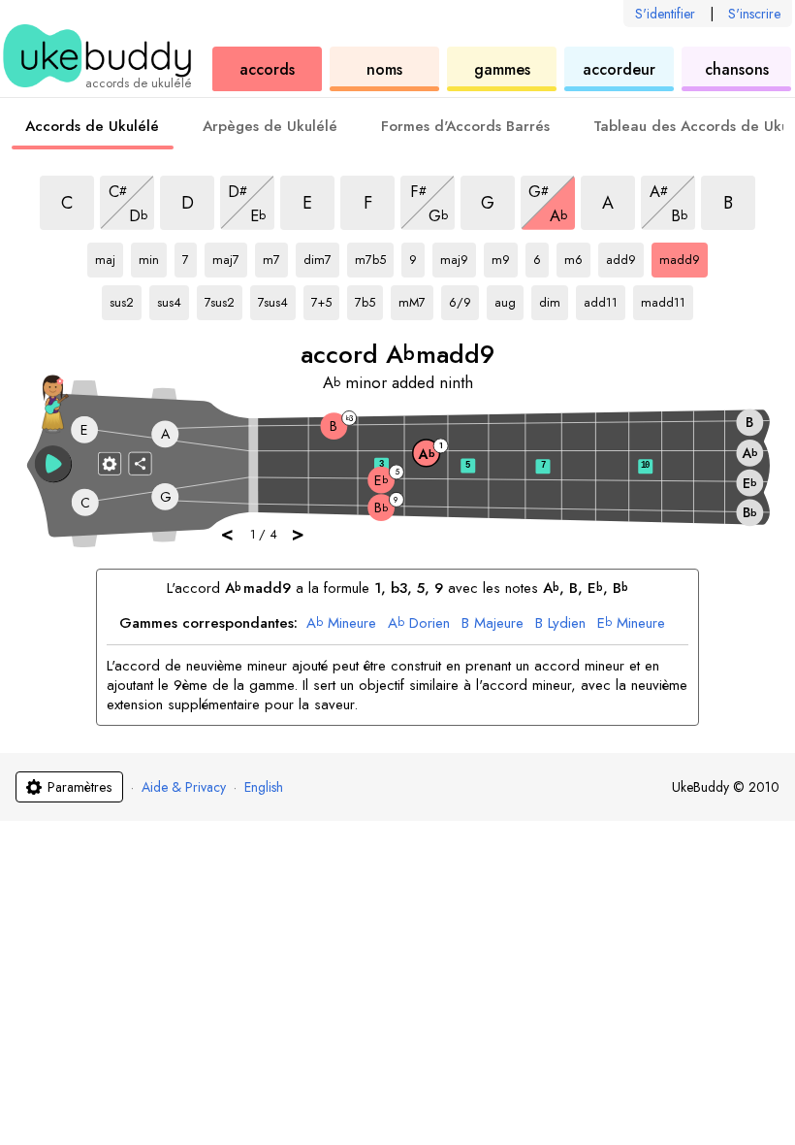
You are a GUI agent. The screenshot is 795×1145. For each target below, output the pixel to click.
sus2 (126, 298)
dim (553, 298)
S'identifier (665, 13)
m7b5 (374, 256)
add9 (625, 256)
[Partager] (140, 462)
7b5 (369, 298)
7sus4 (277, 298)
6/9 (464, 298)
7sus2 (223, 298)
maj (109, 256)
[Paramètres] (109, 462)
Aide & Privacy (184, 787)
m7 (275, 256)
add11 (603, 298)
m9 (505, 256)
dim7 (321, 256)
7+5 (325, 298)
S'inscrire (754, 13)
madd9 (679, 256)
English (263, 787)
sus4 (173, 298)
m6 (577, 256)
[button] (53, 463)
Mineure (341, 624)
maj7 (229, 256)
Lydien (560, 624)
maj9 (458, 256)
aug (509, 298)
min (153, 256)
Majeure (492, 624)
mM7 (415, 298)
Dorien (419, 624)
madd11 (663, 298)
